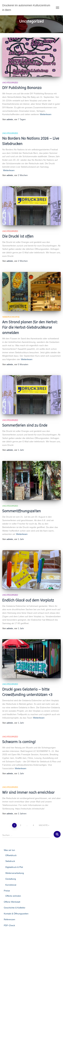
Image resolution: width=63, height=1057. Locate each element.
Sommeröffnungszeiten (21, 511)
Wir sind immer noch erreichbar (28, 792)
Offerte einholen (13, 896)
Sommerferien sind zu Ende (24, 425)
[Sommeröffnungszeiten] (31, 480)
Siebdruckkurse (11, 317)
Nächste (43, 825)
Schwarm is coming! (19, 741)
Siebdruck (10, 861)
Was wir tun (9, 850)
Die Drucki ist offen (17, 236)
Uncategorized (10, 83)
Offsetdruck (11, 855)
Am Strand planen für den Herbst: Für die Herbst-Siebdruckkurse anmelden (30, 327)
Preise (7, 890)
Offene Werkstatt (12, 902)
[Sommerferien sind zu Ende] (31, 394)
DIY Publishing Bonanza (22, 87)
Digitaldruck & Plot (14, 867)
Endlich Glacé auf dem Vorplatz (28, 600)
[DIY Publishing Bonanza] (31, 57)
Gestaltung (10, 879)
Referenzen (9, 919)
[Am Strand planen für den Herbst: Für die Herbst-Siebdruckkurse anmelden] (31, 291)
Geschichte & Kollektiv (14, 907)
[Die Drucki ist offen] (31, 205)
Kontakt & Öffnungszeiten (16, 913)
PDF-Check (9, 925)
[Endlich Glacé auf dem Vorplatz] (31, 569)
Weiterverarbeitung (14, 873)
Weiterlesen (45, 114)
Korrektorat (10, 885)
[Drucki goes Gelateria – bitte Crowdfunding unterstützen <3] (31, 658)
